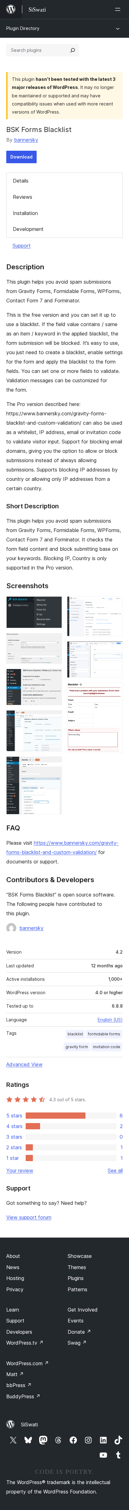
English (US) (110, 1019)
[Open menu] (119, 9)
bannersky (26, 140)
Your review (19, 1170)
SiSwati (29, 1424)
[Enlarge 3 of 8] (53, 677)
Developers (19, 1332)
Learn (12, 1310)
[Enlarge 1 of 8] (53, 605)
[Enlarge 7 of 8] (114, 650)
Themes (77, 1267)
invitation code (106, 1046)
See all (115, 1170)
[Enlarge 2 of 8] (53, 641)
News (12, 1267)
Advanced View (24, 1064)
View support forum (28, 1217)
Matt (15, 1374)
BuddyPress (23, 1396)
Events (76, 1320)
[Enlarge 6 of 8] (114, 605)
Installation (25, 213)
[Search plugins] (72, 50)
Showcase (80, 1256)
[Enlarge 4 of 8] (53, 719)
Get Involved (83, 1310)
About (13, 1256)
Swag (77, 1343)
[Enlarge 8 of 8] (114, 691)
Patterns (77, 1289)
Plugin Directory (22, 28)
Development (28, 229)
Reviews (22, 197)
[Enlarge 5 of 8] (53, 765)
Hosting (15, 1278)
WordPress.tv (25, 1343)
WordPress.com (27, 1363)
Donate (79, 1332)
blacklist (75, 1034)
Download (21, 156)
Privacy (14, 1289)
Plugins (76, 1278)
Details (20, 181)
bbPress (19, 1385)
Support (22, 245)
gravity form (76, 1046)
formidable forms (104, 1034)
